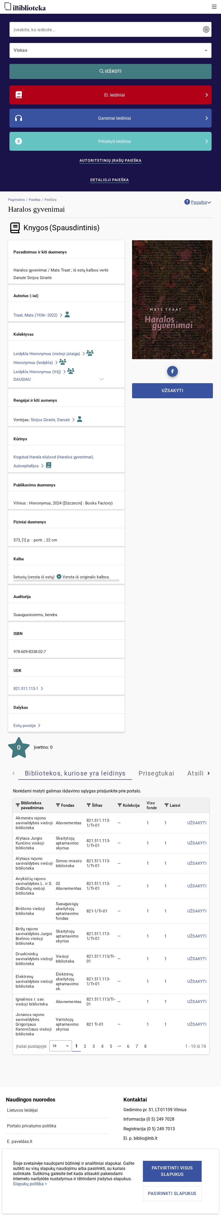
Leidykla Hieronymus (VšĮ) (37, 371)
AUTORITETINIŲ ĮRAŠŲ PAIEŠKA (110, 160)
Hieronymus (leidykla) (33, 362)
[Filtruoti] (18, 805)
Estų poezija (25, 725)
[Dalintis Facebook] (172, 371)
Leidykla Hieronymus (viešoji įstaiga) (47, 353)
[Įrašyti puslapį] (119, 1046)
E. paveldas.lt (19, 1141)
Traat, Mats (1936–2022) (35, 315)
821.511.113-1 (26, 688)
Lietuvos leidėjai (22, 1110)
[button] (214, 6)
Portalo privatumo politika (31, 1125)
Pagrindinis (16, 200)
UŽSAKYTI (196, 823)
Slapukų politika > (30, 1183)
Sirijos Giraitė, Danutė (51, 419)
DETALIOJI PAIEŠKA (109, 180)
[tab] (75, 773)
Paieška (34, 200)
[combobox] (107, 29)
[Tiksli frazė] (206, 29)
